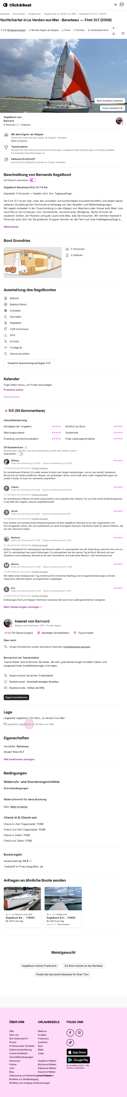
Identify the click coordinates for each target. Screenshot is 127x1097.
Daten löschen (12, 396)
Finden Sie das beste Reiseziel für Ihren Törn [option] (62, 974)
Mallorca (42, 1031)
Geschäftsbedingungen (21, 1057)
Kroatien (42, 1035)
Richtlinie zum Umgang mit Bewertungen (29, 1083)
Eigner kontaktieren (16, 697)
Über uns (14, 1035)
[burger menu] (116, 4)
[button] (114, 33)
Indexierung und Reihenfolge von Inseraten (31, 1075)
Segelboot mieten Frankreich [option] (39, 965)
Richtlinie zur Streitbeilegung (23, 1079)
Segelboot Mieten (47, 1060)
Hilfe (11, 1031)
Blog (11, 1072)
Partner (13, 1064)
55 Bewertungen (16, 30)
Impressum (14, 1060)
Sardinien (43, 1042)
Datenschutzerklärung (20, 1049)
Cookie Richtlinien (18, 1053)
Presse (12, 1042)
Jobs (11, 1068)
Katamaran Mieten (47, 1068)
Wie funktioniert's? (18, 1038)
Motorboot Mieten (47, 1064)
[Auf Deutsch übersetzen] (33, 180)
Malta (40, 1049)
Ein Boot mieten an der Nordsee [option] (84, 965)
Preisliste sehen (13, 389)
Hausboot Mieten (46, 1072)
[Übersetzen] (20, 454)
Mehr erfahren (19, 806)
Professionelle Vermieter (22, 1046)
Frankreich (43, 1038)
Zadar (41, 1053)
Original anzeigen (40, 468)
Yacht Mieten (44, 1075)
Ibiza (40, 1046)
